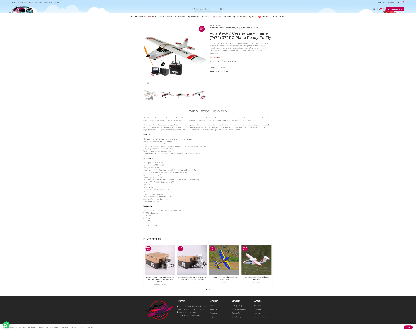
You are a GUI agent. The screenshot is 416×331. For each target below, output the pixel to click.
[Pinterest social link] (221, 71)
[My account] (374, 9)
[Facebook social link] (216, 71)
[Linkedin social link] (224, 71)
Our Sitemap (236, 317)
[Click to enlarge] (147, 83)
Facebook (257, 309)
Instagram (258, 306)
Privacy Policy (237, 306)
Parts (156, 284)
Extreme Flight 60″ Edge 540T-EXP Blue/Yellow (224, 278)
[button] (6, 324)
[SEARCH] (221, 9)
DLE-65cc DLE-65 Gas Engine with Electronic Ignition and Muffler (192, 278)
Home (212, 25)
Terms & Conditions (239, 309)
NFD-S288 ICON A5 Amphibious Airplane (256, 278)
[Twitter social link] (218, 71)
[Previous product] (267, 26)
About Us (213, 309)
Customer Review (260, 317)
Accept (408, 327)
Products (213, 313)
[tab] (193, 110)
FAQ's (212, 317)
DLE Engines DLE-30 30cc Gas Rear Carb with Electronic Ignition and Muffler (159, 279)
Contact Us (236, 313)
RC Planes (220, 25)
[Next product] (271, 26)
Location (257, 313)
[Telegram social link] (227, 71)
